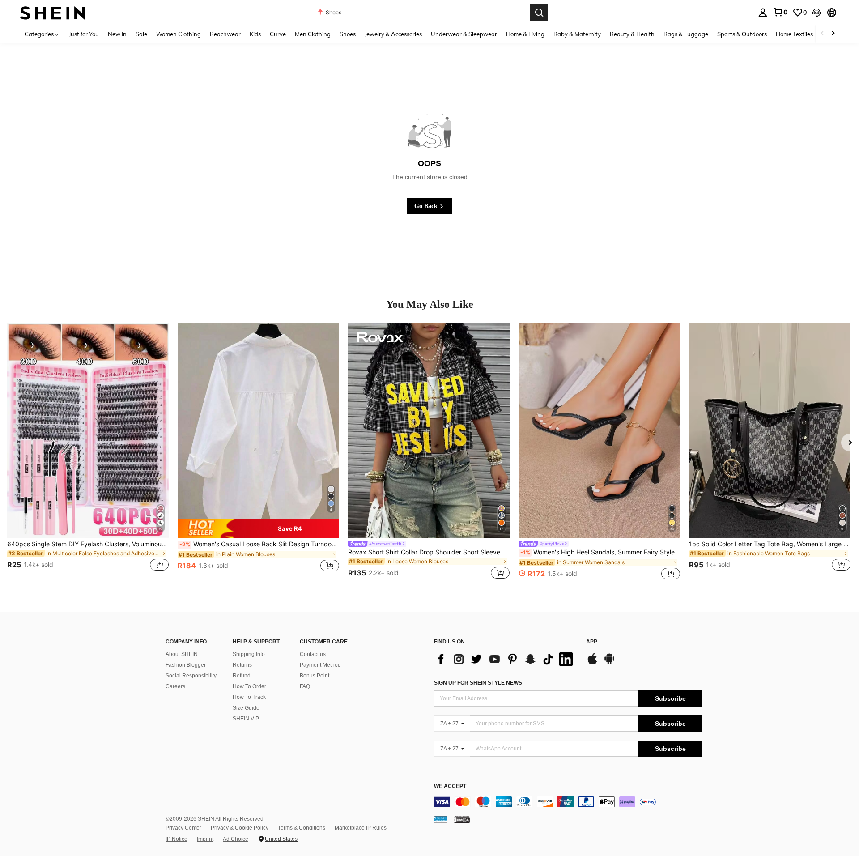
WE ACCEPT (450, 786)
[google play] (609, 663)
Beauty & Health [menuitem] (632, 34)
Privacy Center (183, 828)
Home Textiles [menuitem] (794, 34)
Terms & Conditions (301, 828)
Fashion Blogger (186, 665)
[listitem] (88, 452)
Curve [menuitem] (278, 34)
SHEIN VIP (246, 718)
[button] (816, 12)
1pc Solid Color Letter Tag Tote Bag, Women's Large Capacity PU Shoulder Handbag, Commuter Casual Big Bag (769, 544)
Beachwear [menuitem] (225, 34)
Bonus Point (314, 676)
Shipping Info (249, 654)
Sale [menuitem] (141, 34)
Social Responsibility (191, 676)
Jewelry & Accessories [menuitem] (393, 34)
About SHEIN (182, 654)
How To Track (249, 697)
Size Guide (246, 708)
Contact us (313, 654)
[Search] (539, 12)
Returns (242, 665)
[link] (780, 12)
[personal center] (762, 12)
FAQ (305, 686)
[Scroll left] (822, 34)
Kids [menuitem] (255, 34)
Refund (242, 676)
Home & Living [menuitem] (525, 34)
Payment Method (320, 665)
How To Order (249, 686)
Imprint (205, 839)
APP (591, 642)
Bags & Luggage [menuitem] (685, 34)
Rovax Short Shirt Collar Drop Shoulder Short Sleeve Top (429, 552)
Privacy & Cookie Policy (239, 828)
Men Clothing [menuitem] (313, 34)
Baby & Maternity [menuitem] (577, 34)
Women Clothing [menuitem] (178, 34)
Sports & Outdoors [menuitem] (742, 34)
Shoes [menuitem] (348, 34)
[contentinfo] (568, 801)
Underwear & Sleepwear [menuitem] (464, 34)
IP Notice (176, 839)
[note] (258, 528)
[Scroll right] (833, 34)
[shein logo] (52, 12)
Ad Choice (235, 839)
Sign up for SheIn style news (478, 683)
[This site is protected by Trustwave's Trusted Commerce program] (440, 819)
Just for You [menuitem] (84, 34)
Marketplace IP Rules (361, 828)
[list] (505, 659)
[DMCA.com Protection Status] (462, 819)
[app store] (592, 663)
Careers (175, 686)
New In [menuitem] (117, 34)
